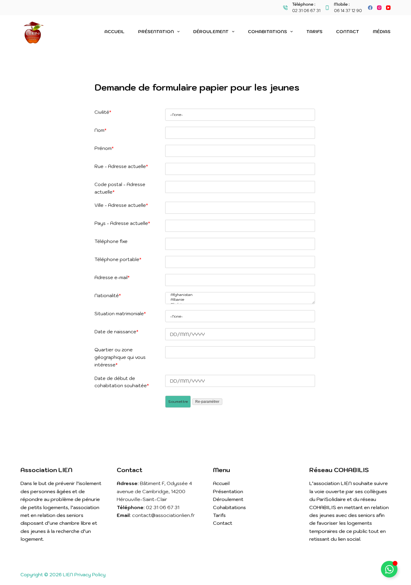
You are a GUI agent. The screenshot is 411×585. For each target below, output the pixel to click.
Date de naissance (116, 332)
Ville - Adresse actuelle (121, 205)
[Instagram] (379, 7)
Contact (347, 31)
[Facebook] (370, 7)
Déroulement (211, 31)
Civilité (102, 112)
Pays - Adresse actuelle (122, 223)
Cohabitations (267, 31)
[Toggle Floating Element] (389, 569)
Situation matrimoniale (120, 313)
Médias (382, 31)
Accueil (114, 31)
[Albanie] (238, 299)
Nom (100, 130)
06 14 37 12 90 (348, 10)
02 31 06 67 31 (306, 10)
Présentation (156, 31)
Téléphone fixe (111, 241)
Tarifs (314, 31)
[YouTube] (388, 7)
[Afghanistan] (238, 294)
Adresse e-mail (112, 277)
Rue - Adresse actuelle (121, 166)
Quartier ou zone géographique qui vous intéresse (120, 357)
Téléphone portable (117, 259)
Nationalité (107, 295)
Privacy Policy (90, 574)
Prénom (104, 148)
